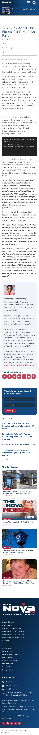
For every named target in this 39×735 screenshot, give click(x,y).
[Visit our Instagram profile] (7, 723)
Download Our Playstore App (14, 634)
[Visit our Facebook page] (4, 723)
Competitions (7, 670)
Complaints (6, 718)
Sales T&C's (17, 716)
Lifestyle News (8, 667)
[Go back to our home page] (19, 608)
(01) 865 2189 (11, 685)
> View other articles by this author (19, 365)
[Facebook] (9, 376)
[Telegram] (29, 376)
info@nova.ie (11, 689)
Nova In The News (9, 661)
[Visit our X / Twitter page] (15, 723)
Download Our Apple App (13, 631)
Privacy (25, 716)
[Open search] (34, 3)
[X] (4, 376)
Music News (7, 651)
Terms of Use (7, 716)
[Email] (14, 376)
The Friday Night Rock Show (23, 9)
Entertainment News (10, 654)
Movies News (7, 664)
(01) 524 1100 (11, 682)
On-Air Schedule (9, 622)
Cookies (32, 716)
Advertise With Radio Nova (13, 638)
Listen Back (7, 625)
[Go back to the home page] (6, 3)
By (8, 40)
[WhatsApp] (24, 376)
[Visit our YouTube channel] (19, 723)
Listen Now (17, 12)
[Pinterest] (34, 376)
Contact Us (6, 641)
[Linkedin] (19, 376)
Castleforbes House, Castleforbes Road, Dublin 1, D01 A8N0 (19, 693)
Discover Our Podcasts (11, 628)
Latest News (7, 648)
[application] (19, 146)
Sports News (7, 657)
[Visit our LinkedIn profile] (11, 723)
